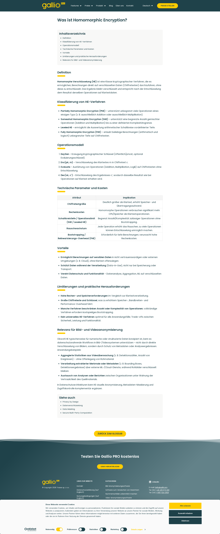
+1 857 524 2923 (162, 492)
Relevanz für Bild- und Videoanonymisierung (82, 60)
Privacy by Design (70, 401)
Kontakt (129, 5)
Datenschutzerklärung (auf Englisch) (88, 491)
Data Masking (69, 409)
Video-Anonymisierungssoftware (119, 498)
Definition (67, 38)
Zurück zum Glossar (110, 433)
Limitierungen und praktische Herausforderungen (85, 56)
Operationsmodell (71, 45)
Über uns (120, 5)
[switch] (82, 529)
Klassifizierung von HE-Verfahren (77, 41)
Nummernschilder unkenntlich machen (121, 494)
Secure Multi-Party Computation (77, 412)
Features (75, 5)
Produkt (99, 5)
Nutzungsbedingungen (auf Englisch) (88, 497)
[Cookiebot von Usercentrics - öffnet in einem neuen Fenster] (30, 529)
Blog (111, 5)
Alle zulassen (185, 506)
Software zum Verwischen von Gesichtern (122, 490)
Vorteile (66, 52)
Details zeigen (137, 529)
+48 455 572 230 (162, 490)
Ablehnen (185, 521)
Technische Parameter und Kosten (78, 49)
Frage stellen (167, 5)
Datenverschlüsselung (73, 405)
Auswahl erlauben (185, 513)
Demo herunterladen (110, 466)
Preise (87, 5)
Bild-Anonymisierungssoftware (118, 486)
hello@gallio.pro (161, 487)
